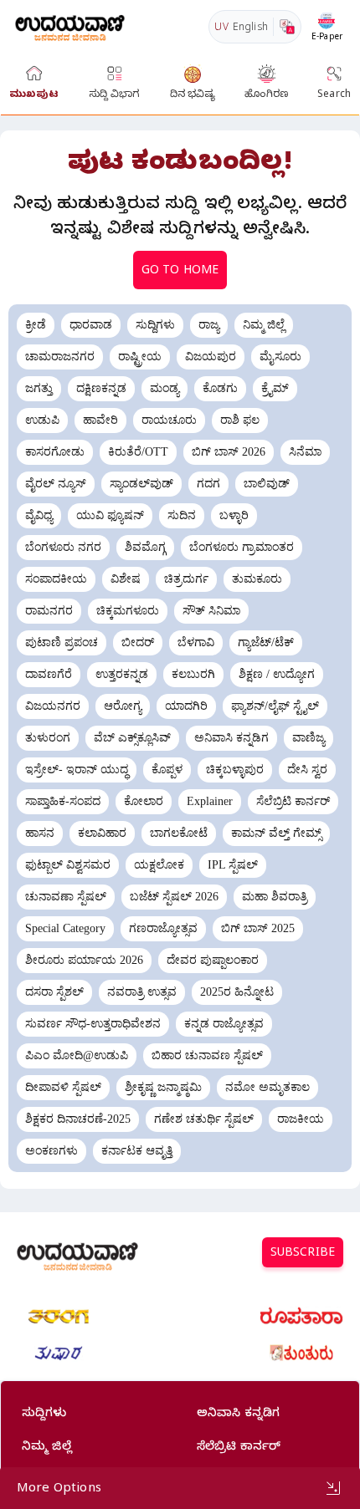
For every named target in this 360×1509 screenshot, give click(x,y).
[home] (70, 26)
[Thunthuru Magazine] (301, 1353)
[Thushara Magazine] (58, 1353)
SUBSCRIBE (302, 1254)
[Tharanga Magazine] (58, 1317)
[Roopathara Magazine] (301, 1317)
